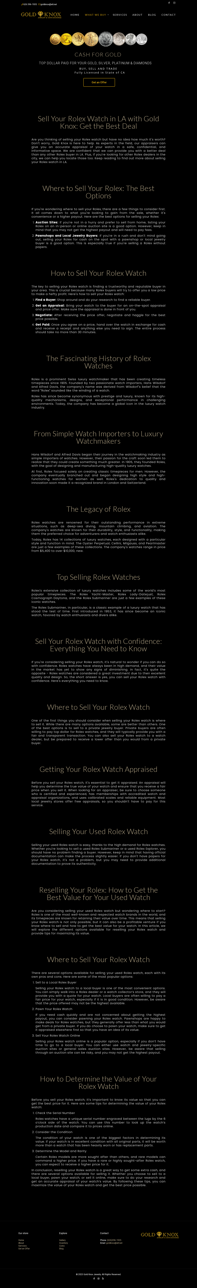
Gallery (62, 1240)
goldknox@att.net (49, 4)
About (21, 1243)
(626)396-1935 (114, 1240)
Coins (62, 1246)
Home (21, 1240)
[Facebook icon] (169, 2)
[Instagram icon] (174, 2)
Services (22, 1246)
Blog (61, 1248)
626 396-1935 (30, 4)
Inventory (63, 1243)
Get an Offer (99, 82)
